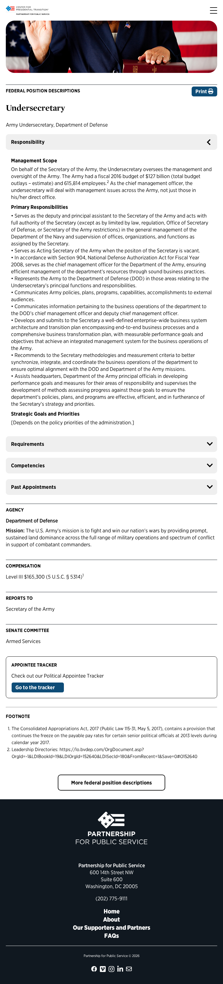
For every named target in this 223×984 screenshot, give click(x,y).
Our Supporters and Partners (111, 927)
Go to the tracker (35, 687)
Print (201, 91)
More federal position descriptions (111, 783)
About (111, 919)
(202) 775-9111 (111, 898)
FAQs (111, 935)
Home (112, 911)
